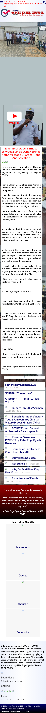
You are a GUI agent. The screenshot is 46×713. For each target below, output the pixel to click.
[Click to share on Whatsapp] (8, 691)
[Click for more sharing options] (13, 691)
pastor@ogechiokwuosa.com (15, 3)
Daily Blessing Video (24, 457)
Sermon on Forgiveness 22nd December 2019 (22, 450)
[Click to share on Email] (10, 691)
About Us (20, 699)
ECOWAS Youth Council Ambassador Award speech (22, 430)
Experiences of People (25, 478)
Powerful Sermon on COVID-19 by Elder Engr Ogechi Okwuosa (23, 440)
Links (4, 696)
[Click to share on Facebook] (2, 691)
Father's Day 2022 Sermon (27, 407)
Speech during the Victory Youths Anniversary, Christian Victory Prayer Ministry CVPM (24, 419)
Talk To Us (8, 1)
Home (3, 699)
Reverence (18, 463)
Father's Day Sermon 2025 (20, 384)
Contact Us (11, 699)
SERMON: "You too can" (18, 393)
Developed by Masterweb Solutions (15, 711)
